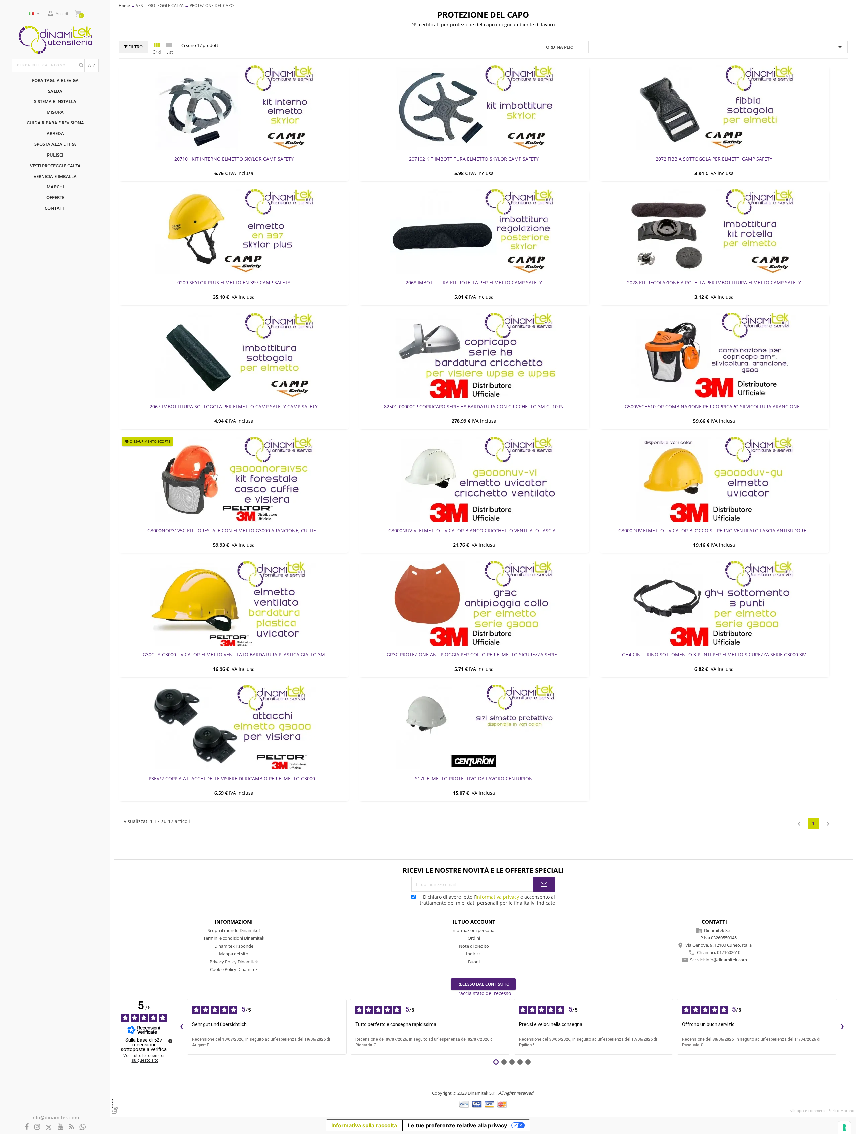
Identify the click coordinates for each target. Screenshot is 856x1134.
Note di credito (474, 946)
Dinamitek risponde (233, 946)
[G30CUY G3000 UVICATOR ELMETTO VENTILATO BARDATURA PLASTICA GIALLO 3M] (234, 603)
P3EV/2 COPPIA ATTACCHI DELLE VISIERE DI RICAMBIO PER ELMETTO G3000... (234, 778)
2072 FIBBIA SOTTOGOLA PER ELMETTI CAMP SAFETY (714, 159)
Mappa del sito (233, 954)
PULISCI (55, 155)
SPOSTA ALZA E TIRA (55, 144)
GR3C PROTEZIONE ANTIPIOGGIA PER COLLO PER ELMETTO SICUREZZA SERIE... (474, 654)
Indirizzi (473, 954)
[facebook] (27, 1127)
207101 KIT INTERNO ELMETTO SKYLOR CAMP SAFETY (234, 159)
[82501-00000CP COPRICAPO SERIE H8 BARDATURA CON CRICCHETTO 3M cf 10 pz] (474, 355)
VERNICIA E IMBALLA (55, 176)
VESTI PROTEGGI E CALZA (55, 166)
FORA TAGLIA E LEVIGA (55, 80)
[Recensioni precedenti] (181, 1026)
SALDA (55, 91)
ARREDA (55, 133)
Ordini (474, 938)
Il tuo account (474, 921)
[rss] (71, 1127)
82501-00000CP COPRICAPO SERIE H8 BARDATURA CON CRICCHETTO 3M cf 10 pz (474, 406)
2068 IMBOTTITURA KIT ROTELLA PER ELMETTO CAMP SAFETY (474, 282)
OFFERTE (55, 197)
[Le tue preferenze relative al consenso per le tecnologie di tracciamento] (844, 1127)
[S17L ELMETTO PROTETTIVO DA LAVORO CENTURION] (474, 727)
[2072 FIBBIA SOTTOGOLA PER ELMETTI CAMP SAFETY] (714, 107)
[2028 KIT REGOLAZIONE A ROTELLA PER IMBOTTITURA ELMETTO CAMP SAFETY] (714, 231)
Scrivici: (718, 960)
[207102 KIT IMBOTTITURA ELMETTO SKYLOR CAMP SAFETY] (474, 107)
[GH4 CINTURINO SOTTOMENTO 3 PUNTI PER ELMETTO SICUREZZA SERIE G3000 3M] (714, 603)
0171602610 (728, 952)
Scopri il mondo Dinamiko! (234, 930)
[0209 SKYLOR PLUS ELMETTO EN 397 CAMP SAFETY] (234, 231)
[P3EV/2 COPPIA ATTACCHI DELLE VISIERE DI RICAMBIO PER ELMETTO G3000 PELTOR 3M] (234, 727)
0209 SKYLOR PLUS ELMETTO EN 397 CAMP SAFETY (233, 282)
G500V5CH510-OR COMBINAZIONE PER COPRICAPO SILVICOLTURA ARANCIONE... (714, 406)
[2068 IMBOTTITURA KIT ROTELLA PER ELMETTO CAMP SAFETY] (474, 231)
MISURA (55, 112)
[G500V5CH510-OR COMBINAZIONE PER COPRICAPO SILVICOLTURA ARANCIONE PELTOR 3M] (714, 355)
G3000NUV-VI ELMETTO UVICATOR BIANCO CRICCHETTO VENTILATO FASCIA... (474, 530)
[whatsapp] (82, 1127)
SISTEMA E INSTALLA (55, 101)
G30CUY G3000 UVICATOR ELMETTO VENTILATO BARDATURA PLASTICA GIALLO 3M (234, 654)
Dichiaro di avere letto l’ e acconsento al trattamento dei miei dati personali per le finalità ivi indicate (487, 900)
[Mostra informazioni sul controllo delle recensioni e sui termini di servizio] (170, 1041)
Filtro (135, 47)
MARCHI (55, 187)
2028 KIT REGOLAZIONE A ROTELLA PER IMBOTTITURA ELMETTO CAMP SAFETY (714, 282)
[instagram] (37, 1127)
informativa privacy (497, 897)
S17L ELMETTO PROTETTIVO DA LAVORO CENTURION (474, 778)
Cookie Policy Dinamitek (234, 969)
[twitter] (48, 1127)
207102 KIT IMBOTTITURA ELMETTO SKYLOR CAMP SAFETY (474, 159)
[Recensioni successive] (842, 1026)
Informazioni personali (473, 930)
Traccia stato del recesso (483, 993)
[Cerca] (81, 65)
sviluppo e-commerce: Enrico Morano (821, 1110)
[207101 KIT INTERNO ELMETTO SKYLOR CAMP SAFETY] (234, 107)
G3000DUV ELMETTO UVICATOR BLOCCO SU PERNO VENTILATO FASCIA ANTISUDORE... (714, 530)
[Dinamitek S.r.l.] (55, 39)
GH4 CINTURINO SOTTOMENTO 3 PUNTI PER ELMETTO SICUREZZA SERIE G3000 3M (714, 654)
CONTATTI (55, 208)
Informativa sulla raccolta (364, 1125)
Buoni (474, 962)
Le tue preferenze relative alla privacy (457, 1125)
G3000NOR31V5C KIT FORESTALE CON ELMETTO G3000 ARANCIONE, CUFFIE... (233, 530)
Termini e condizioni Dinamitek (233, 938)
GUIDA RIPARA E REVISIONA (55, 123)
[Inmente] (115, 1105)
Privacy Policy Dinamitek (234, 962)
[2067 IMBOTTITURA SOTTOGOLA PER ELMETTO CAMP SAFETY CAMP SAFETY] (234, 355)
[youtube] (60, 1127)
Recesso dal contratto (483, 984)
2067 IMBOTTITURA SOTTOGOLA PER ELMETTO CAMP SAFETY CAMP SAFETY (234, 406)
